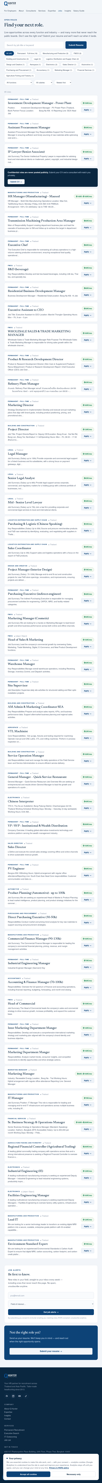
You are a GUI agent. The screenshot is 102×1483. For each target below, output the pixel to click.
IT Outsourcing (10, 1437)
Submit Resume (76, 45)
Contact (7, 1419)
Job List (7, 1440)
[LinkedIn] (13, 1396)
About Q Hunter (11, 1409)
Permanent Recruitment (14, 1430)
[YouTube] (19, 1396)
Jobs (60, 11)
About (21, 11)
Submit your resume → (51, 1351)
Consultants (31, 11)
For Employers (10, 11)
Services (42, 11)
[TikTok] (25, 1396)
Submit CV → (16, 181)
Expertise (52, 11)
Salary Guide (78, 11)
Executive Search (11, 1433)
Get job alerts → (51, 1312)
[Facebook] (6, 1396)
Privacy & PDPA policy (59, 1468)
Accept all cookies (28, 1474)
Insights (68, 11)
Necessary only (74, 1474)
